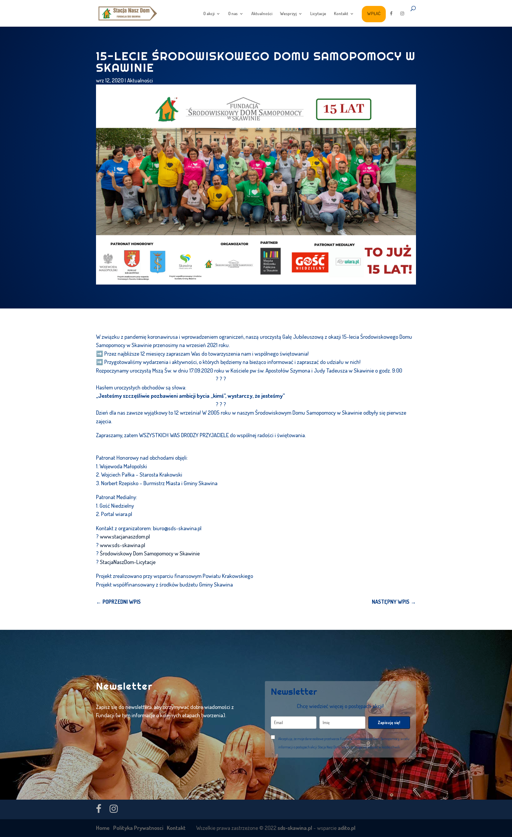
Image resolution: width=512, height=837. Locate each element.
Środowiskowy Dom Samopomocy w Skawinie (150, 553)
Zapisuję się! (389, 722)
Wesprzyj (288, 14)
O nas (233, 14)
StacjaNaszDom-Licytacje (128, 562)
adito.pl (347, 827)
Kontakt (341, 14)
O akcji (209, 14)
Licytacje (318, 14)
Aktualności (261, 14)
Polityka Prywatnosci (138, 827)
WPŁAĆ (373, 13)
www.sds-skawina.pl (122, 545)
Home (103, 827)
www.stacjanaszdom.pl (125, 536)
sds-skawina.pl (295, 827)
